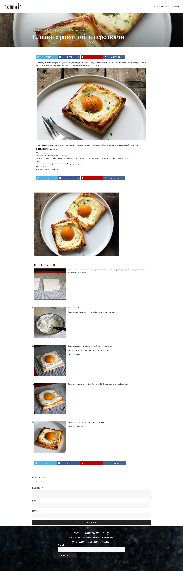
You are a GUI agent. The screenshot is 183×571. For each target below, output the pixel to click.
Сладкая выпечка (78, 30)
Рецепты (155, 6)
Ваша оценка (38, 478)
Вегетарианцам (40, 30)
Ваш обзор (37, 488)
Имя (34, 501)
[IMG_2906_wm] (76, 224)
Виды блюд (165, 6)
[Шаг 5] (50, 437)
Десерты (53, 30)
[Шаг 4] (50, 398)
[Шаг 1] (50, 284)
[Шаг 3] (50, 360)
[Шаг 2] (50, 322)
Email (35, 511)
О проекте (176, 6)
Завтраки (63, 30)
